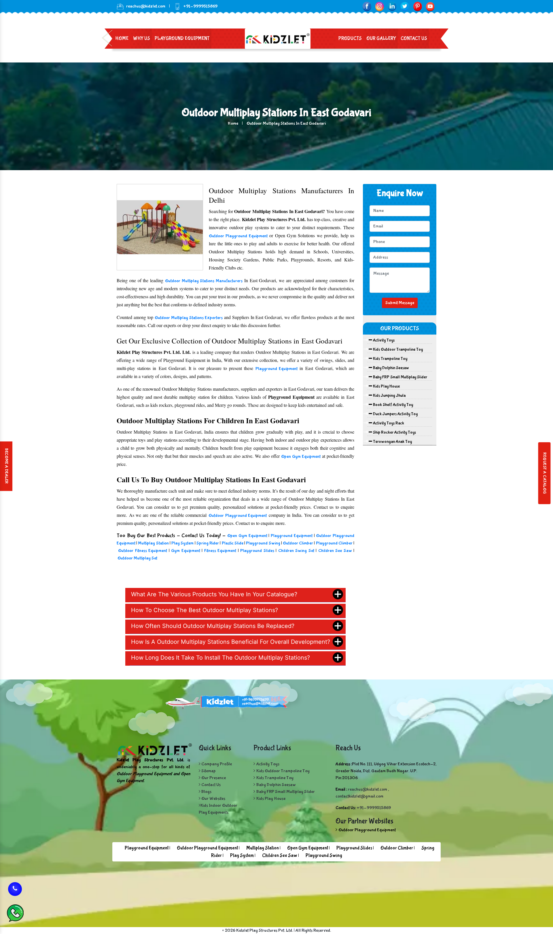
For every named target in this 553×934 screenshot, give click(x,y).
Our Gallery (381, 38)
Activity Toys (383, 340)
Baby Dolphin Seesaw (390, 368)
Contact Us (414, 38)
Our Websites (212, 798)
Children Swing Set (296, 550)
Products (350, 38)
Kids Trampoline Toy (389, 358)
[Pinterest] (417, 6)
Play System (182, 543)
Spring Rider (208, 543)
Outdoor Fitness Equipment (143, 550)
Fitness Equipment (221, 550)
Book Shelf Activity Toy (392, 404)
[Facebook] (367, 6)
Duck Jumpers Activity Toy (395, 414)
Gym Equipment (185, 550)
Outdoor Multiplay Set (137, 558)
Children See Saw (335, 550)
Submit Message (399, 302)
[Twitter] (405, 6)
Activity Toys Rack (388, 423)
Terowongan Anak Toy (392, 441)
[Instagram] (379, 6)
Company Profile (216, 764)
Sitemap (208, 771)
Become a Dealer (6, 466)
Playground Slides (257, 550)
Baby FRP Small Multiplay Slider (399, 377)
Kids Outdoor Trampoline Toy (397, 349)
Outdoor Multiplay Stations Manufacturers (204, 281)
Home (121, 38)
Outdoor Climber (298, 543)
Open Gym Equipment (300, 456)
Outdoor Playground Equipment (238, 236)
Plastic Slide (232, 543)
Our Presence (213, 778)
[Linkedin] (392, 6)
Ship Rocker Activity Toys (394, 432)
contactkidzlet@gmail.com (359, 796)
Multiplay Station (153, 543)
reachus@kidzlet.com (145, 6)
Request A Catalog (544, 473)
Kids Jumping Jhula (389, 395)
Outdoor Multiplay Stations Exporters (189, 317)
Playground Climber (334, 543)
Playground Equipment (182, 38)
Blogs (205, 791)
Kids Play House (386, 386)
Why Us (141, 38)
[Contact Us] (15, 890)
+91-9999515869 (374, 807)
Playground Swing (263, 543)
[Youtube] (430, 6)
